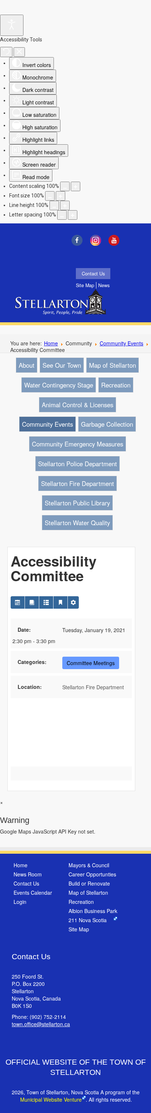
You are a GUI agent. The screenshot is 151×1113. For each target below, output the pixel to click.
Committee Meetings (91, 663)
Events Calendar (33, 892)
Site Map (85, 285)
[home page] (62, 307)
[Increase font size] (60, 196)
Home (51, 343)
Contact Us (93, 273)
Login (20, 901)
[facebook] (78, 240)
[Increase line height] (65, 205)
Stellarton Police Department (77, 463)
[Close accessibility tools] (19, 52)
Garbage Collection (107, 424)
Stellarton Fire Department (77, 483)
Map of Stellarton (112, 365)
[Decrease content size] (65, 186)
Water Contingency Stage (58, 385)
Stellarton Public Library (77, 502)
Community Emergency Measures (77, 443)
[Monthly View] (18, 602)
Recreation (115, 385)
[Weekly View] (46, 602)
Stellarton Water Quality (77, 522)
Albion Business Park (93, 911)
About (26, 365)
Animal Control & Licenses (77, 404)
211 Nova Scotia (88, 920)
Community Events (121, 343)
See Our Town (62, 365)
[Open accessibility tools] (11, 25)
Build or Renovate (89, 883)
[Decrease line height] (54, 205)
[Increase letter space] (72, 215)
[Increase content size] (75, 186)
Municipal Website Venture (51, 1099)
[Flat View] (32, 602)
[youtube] (116, 240)
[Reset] (6, 52)
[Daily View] (60, 602)
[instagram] (97, 240)
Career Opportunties (92, 874)
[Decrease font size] (50, 196)
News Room (28, 874)
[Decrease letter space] (62, 215)
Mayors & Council (89, 865)
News (104, 285)
